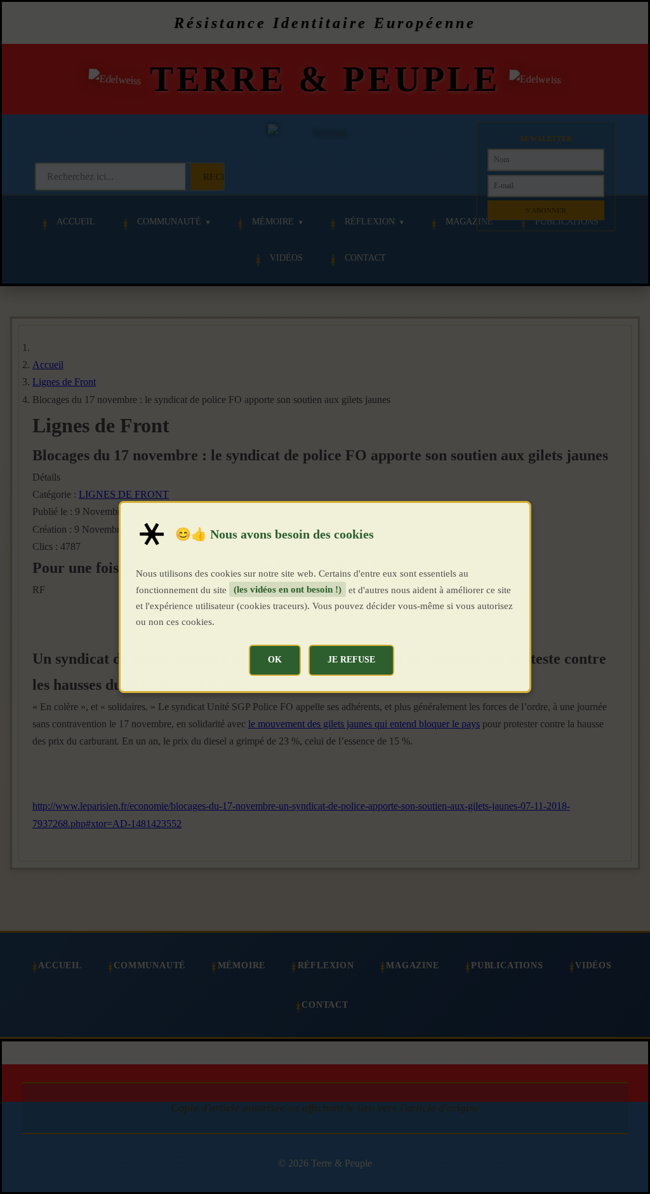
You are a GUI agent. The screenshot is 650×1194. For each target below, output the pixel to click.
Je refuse (351, 659)
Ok (275, 659)
